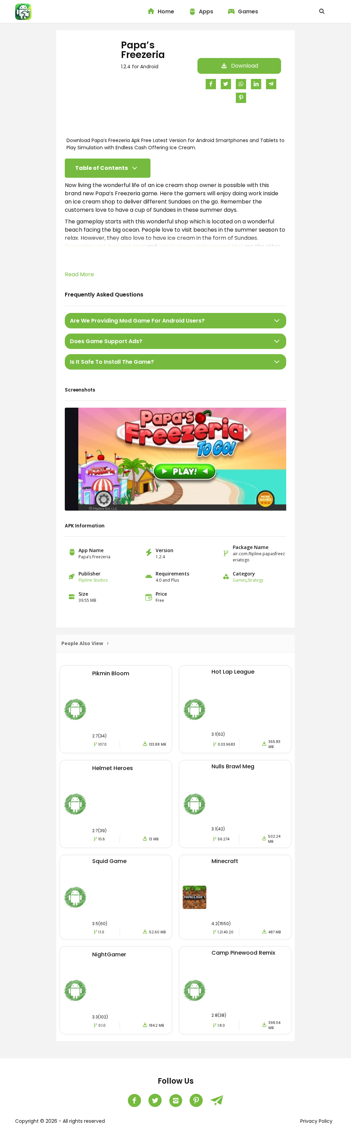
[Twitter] (155, 1100)
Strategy (255, 580)
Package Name (250, 547)
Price (161, 594)
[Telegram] (216, 1100)
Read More (79, 274)
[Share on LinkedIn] (256, 84)
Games (248, 11)
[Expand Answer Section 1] (277, 320)
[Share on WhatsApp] (241, 84)
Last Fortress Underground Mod (200, 246)
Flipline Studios (93, 580)
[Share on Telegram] (271, 84)
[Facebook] (134, 1100)
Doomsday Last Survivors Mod (105, 246)
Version (164, 550)
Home (166, 11)
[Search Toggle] (322, 11)
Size (83, 594)
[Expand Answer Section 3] (277, 362)
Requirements (172, 573)
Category (244, 573)
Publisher (89, 573)
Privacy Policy (316, 1121)
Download (244, 66)
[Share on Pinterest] (241, 98)
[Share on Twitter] (226, 84)
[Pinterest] (196, 1100)
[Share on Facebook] (211, 84)
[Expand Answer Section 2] (277, 341)
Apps (206, 11)
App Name (91, 550)
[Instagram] (175, 1100)
